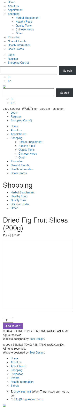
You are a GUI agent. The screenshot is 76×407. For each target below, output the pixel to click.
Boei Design (36, 339)
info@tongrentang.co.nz (29, 399)
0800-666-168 (22, 391)
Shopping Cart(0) (18, 62)
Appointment (18, 366)
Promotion (17, 374)
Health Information (22, 382)
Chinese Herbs (20, 204)
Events (15, 378)
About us (16, 362)
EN (9, 81)
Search (67, 70)
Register (13, 59)
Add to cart (13, 326)
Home (14, 358)
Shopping (16, 370)
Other (14, 208)
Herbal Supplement (22, 192)
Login (11, 55)
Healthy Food (19, 196)
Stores (15, 385)
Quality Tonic (19, 200)
